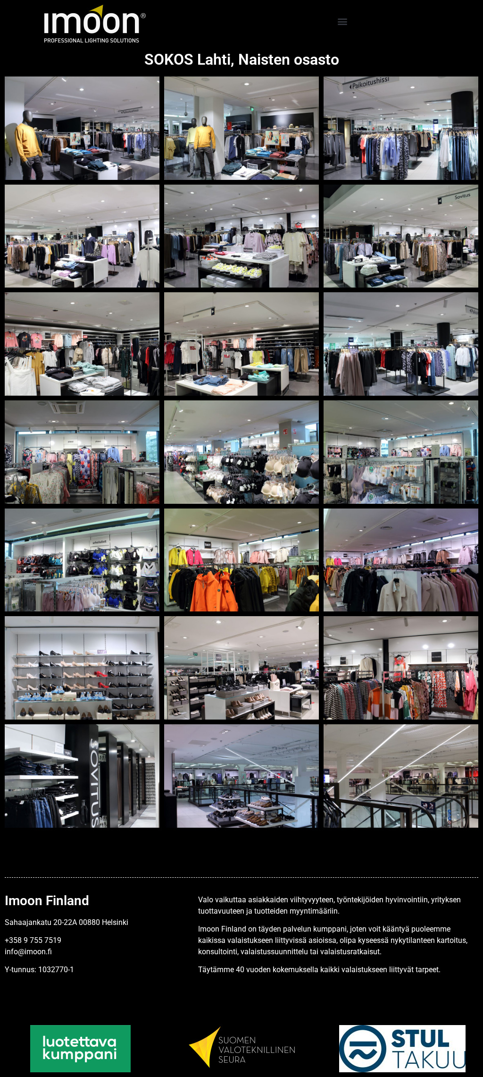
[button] (342, 21)
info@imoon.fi (28, 951)
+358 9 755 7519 (33, 940)
